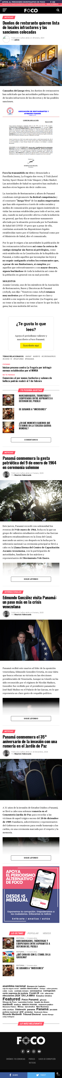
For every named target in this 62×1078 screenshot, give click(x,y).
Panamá (30, 359)
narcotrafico (30, 1007)
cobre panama (52, 988)
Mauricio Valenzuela (22, 475)
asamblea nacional (14, 986)
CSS (42, 993)
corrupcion (49, 991)
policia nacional (10, 1012)
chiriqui (42, 988)
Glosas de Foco (10, 1002)
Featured (19, 359)
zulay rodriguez (8, 1017)
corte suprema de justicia (15, 993)
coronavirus (49, 356)
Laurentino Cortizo (25, 1002)
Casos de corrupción (47, 1059)
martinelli (8, 1004)
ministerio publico (45, 1004)
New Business (42, 1007)
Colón (10, 991)
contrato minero (21, 991)
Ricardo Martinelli (12, 1014)
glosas (43, 1000)
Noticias (32, 1062)
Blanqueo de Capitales (36, 986)
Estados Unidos (44, 996)
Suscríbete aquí (31, 345)
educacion (49, 993)
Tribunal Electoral (32, 1014)
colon (5, 991)
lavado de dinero (41, 1002)
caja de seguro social (11, 988)
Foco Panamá (30, 999)
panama (31, 1009)
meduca (17, 1005)
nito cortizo (8, 1010)
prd (21, 1012)
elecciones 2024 (11, 996)
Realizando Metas (41, 1012)
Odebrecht (20, 1009)
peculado (53, 1010)
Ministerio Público (9, 1007)
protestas (29, 1012)
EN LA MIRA (28, 995)
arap (29, 356)
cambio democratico (29, 989)
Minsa (21, 1007)
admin (16, 40)
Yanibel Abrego (47, 1014)
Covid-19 (8, 359)
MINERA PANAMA (29, 1004)
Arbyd (37, 356)
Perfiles (32, 1059)
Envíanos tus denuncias (15, 1059)
